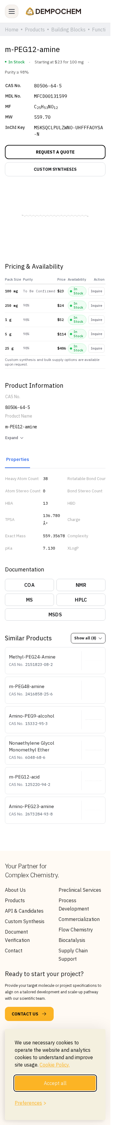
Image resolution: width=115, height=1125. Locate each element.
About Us (15, 890)
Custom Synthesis (24, 921)
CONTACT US (25, 1014)
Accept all (55, 1083)
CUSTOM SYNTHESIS (55, 169)
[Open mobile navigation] (11, 11)
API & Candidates (24, 911)
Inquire (96, 291)
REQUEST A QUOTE (55, 152)
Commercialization (79, 919)
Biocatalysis (72, 940)
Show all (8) (85, 638)
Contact (13, 950)
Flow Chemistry (76, 930)
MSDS (55, 614)
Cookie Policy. (55, 1065)
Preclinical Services (80, 890)
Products (15, 900)
